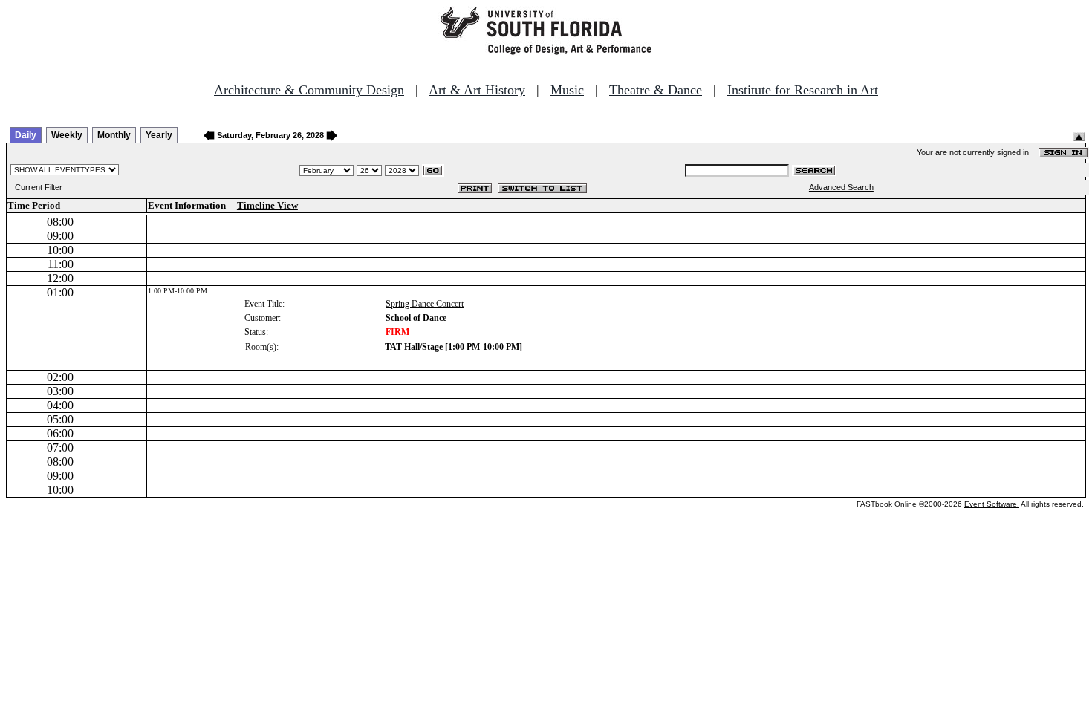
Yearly (159, 135)
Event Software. (991, 504)
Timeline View (267, 205)
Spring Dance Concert (425, 304)
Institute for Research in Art (802, 89)
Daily (25, 135)
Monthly (114, 135)
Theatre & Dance (655, 89)
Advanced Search (841, 187)
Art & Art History (477, 89)
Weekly (66, 135)
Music (567, 89)
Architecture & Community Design (309, 89)
